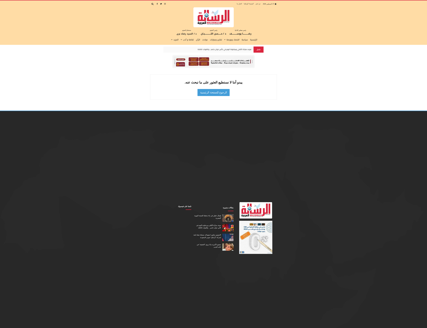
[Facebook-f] (157, 3)
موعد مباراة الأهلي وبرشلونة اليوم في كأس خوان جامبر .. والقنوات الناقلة (224, 49)
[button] (152, 4)
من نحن (258, 3)
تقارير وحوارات (216, 40)
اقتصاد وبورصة (233, 40)
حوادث (205, 40)
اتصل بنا (239, 3)
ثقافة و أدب (188, 40)
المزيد (175, 40)
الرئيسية (253, 40)
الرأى (198, 40)
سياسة (245, 40)
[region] (208, 50)
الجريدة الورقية (249, 3)
